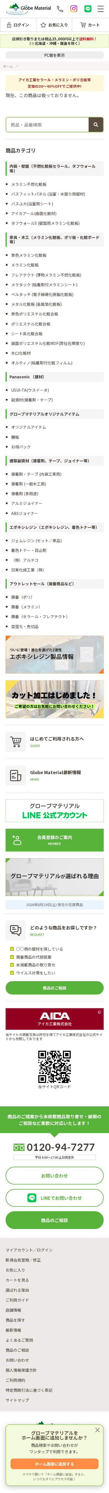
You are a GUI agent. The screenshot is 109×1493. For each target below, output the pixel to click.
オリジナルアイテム (28, 427)
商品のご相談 (54, 988)
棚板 (15, 437)
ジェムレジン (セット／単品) (36, 540)
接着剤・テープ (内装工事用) (36, 474)
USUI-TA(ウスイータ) (30, 390)
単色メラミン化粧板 (28, 255)
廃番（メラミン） (26, 606)
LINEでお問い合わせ (61, 1198)
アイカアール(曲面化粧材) (33, 213)
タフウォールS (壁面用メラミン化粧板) (45, 223)
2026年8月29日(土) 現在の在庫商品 (54, 904)
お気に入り (58, 25)
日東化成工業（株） (28, 569)
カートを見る (17, 1280)
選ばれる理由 (17, 1290)
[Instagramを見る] (74, 9)
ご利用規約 (15, 1380)
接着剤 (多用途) (24, 493)
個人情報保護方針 (21, 1370)
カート (94, 25)
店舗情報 (13, 1310)
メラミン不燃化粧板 (28, 184)
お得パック (21, 447)
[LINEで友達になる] (88, 9)
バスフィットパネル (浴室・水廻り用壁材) (48, 194)
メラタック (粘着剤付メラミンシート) (44, 284)
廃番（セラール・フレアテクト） (40, 616)
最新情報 (13, 1330)
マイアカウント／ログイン (29, 1250)
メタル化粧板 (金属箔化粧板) (36, 304)
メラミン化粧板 (25, 265)
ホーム (8, 66)
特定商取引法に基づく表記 (29, 1390)
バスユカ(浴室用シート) (32, 203)
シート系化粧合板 (26, 333)
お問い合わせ (54, 1175)
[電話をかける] (60, 9)
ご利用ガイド (17, 1300)
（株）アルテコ (25, 560)
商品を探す (15, 1320)
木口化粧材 (21, 353)
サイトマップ (17, 1400)
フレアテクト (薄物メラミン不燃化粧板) (46, 275)
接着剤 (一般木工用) (28, 484)
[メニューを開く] (100, 9)
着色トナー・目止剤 (28, 550)
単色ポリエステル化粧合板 (34, 314)
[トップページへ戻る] (28, 9)
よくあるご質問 (19, 1340)
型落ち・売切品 (25, 626)
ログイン (21, 25)
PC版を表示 (54, 55)
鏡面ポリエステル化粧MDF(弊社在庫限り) (48, 343)
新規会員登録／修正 (23, 1260)
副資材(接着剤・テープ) (32, 400)
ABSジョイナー (24, 513)
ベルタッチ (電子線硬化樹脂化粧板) (42, 294)
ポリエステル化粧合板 (30, 324)
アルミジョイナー (26, 503)
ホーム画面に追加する (54, 1464)
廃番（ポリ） (23, 597)
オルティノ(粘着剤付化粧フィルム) (41, 363)
